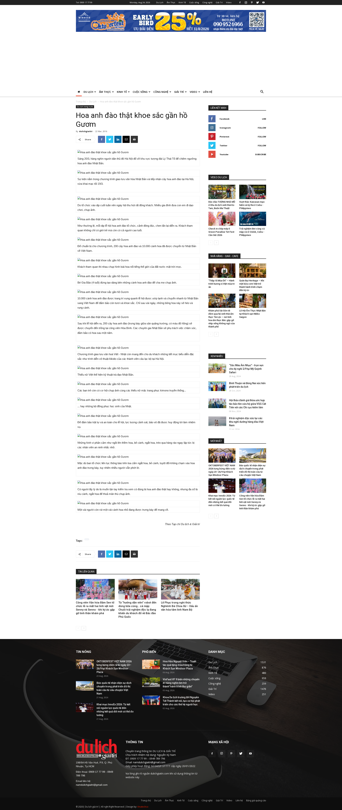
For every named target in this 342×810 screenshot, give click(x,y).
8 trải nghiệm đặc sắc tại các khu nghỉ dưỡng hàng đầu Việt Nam (246, 422)
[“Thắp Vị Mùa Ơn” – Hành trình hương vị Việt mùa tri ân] (221, 270)
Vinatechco (142, 806)
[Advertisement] (171, 61)
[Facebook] (240, 2)
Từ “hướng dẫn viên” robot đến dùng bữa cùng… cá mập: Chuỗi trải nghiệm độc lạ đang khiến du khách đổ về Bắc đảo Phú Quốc (137, 609)
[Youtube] (263, 2)
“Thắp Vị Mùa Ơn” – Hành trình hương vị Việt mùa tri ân (221, 283)
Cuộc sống (194, 2)
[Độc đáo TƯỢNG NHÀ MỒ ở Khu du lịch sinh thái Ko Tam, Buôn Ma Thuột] (221, 192)
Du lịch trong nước (85, 106)
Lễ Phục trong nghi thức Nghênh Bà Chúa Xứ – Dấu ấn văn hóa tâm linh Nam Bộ (179, 606)
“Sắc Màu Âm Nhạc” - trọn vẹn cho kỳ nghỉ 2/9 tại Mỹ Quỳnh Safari (246, 369)
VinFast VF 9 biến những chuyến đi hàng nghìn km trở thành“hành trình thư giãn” (181, 683)
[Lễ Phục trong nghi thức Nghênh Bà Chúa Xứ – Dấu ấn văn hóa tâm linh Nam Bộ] (180, 589)
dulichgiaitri (85, 131)
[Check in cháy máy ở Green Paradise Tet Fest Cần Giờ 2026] (221, 219)
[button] (262, 92)
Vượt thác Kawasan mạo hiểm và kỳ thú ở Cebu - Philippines (252, 205)
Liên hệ (207, 91)
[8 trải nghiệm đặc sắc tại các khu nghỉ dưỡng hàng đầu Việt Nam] (217, 421)
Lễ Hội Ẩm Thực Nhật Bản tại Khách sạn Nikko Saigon (252, 313)
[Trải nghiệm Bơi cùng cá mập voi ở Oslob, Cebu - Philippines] (252, 219)
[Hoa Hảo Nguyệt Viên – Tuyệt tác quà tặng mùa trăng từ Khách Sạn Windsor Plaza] (151, 664)
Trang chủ (81, 101)
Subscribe (260, 154)
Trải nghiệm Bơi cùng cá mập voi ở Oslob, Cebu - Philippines (252, 231)
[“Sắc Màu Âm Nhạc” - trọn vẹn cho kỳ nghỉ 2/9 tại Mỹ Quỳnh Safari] (217, 368)
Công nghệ (207, 2)
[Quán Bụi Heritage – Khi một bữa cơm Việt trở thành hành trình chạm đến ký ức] (252, 270)
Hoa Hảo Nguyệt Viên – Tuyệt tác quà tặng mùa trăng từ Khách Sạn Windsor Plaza (179, 665)
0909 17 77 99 (86, 2)
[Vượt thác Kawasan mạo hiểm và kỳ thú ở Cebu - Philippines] (252, 192)
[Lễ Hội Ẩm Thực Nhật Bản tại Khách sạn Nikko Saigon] (252, 301)
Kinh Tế (182, 2)
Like (264, 118)
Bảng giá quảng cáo (256, 800)
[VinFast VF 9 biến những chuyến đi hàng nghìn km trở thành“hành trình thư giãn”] (151, 682)
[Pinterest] (251, 2)
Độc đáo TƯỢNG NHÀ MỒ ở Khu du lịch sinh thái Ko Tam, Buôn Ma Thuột (221, 205)
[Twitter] (257, 2)
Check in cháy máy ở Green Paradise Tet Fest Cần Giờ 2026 (221, 231)
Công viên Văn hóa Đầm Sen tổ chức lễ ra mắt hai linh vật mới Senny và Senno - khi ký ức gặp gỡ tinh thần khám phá (252, 502)
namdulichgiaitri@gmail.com (92, 784)
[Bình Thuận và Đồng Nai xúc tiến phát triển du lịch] (217, 386)
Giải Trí (219, 2)
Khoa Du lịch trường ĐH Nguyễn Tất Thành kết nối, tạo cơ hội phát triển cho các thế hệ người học (181, 701)
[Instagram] (245, 2)
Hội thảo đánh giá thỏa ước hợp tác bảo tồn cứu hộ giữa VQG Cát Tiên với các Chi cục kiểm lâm (247, 404)
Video (229, 2)
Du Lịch (159, 2)
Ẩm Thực (171, 2)
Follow (262, 127)
